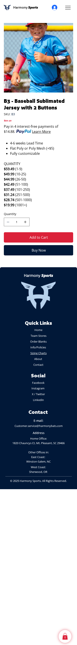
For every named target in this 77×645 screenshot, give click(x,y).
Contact (38, 365)
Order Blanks (38, 341)
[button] (65, 636)
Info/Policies (38, 347)
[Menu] (68, 8)
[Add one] (25, 222)
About (38, 359)
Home (38, 330)
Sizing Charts (38, 353)
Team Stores (38, 336)
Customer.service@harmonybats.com (39, 426)
